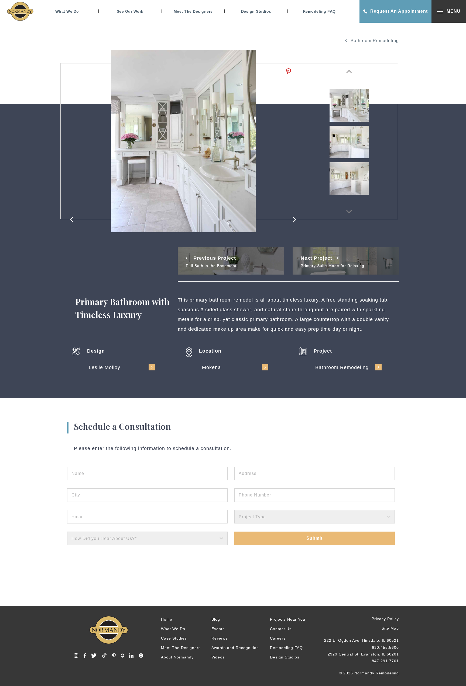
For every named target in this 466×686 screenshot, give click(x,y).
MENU (454, 11)
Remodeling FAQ (319, 11)
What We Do (67, 11)
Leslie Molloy (104, 367)
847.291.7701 (385, 661)
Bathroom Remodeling (374, 40)
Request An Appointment (399, 11)
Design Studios (256, 11)
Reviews (219, 638)
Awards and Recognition (235, 648)
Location (210, 351)
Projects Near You (287, 619)
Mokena (211, 367)
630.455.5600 (385, 647)
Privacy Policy (385, 619)
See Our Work (130, 11)
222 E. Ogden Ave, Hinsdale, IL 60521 (361, 640)
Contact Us (281, 629)
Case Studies (174, 638)
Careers (278, 638)
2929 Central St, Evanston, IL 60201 (363, 654)
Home (166, 619)
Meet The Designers (193, 11)
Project (323, 351)
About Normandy (177, 657)
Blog (215, 619)
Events (218, 629)
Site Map (390, 628)
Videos (218, 657)
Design (96, 351)
